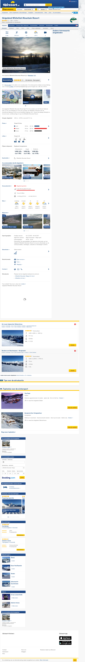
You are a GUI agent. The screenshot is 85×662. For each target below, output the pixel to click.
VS (34, 75)
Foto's (22, 28)
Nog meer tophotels (8, 432)
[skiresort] (11, 4)
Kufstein (23, 325)
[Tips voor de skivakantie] (74, 12)
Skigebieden (5, 12)
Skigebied (4, 25)
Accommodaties (57, 12)
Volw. (3, 471)
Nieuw (52, 28)
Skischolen (41, 25)
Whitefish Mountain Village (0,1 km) (24, 276)
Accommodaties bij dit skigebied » (13, 163)
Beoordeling (11, 25)
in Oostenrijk (14, 527)
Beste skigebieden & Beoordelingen (18, 12)
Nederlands (73, 1)
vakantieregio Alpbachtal (31, 325)
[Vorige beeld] (3, 507)
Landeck (26, 352)
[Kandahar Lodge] (6, 443)
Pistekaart (11, 28)
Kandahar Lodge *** (6, 447)
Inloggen (23, 651)
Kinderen (9, 471)
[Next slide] (49, 97)
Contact (56, 25)
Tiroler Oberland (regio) (19, 352)
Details (72, 345)
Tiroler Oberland (32, 352)
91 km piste (8, 85)
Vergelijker (30, 12)
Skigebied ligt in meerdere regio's (55, 7)
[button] (8, 478)
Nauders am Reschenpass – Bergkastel (14, 350)
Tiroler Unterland (17, 325)
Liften (50, 12)
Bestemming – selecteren (7, 465)
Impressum (5, 651)
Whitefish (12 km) (19, 278)
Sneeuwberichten (39, 12)
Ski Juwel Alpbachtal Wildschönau (12, 324)
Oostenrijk (8, 325)
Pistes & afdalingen (36, 28)
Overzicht (4, 28)
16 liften (11, 86)
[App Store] (65, 640)
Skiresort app (63, 633)
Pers (3, 653)
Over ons (23, 649)
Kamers (13, 471)
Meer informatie (44, 660)
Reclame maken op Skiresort (47, 649)
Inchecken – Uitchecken (7, 459)
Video (17, 28)
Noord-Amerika (20, 375)
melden (23, 284)
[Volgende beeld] (23, 507)
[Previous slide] (3, 97)
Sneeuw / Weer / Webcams (22, 25)
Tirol (12, 325)
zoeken (22, 477)
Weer (46, 12)
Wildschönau (29, 326)
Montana (29, 375)
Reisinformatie (49, 25)
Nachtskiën (45, 28)
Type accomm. (20, 471)
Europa (3, 325)
